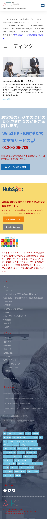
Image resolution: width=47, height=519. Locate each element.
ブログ (26, 456)
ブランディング (17, 456)
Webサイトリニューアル (16, 441)
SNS (41, 437)
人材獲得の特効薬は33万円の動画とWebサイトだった (21, 399)
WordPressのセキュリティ (12, 394)
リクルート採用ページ (27, 468)
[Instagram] (13, 490)
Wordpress (7, 445)
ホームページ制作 (9, 464)
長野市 (11, 475)
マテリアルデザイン (24, 464)
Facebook (20, 433)
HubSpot (35, 433)
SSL (5, 441)
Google (28, 433)
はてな (23, 445)
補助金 (30, 471)
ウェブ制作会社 (22, 449)
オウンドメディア (34, 449)
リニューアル (8, 471)
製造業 (36, 471)
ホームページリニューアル (23, 460)
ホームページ (8, 460)
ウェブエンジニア (9, 449)
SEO (28, 437)
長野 (5, 475)
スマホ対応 (20, 452)
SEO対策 (35, 437)
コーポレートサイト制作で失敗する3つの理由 (18, 421)
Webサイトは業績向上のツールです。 (16, 416)
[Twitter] (9, 490)
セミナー (7, 456)
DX (14, 433)
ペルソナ (33, 456)
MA (24, 437)
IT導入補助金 (17, 437)
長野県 (18, 475)
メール (6, 468)
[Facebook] (5, 490)
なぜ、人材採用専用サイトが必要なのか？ (17, 403)
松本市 (23, 471)
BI (5, 433)
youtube (16, 445)
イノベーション (32, 445)
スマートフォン (31, 452)
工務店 (17, 471)
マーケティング (37, 464)
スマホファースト (9, 452)
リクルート (14, 468)
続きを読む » (8, 99)
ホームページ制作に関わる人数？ (18, 81)
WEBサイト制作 (31, 441)
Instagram (7, 437)
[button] (42, 5)
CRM (9, 433)
